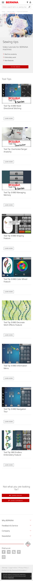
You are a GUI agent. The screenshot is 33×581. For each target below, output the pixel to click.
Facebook (4, 552)
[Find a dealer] (27, 2)
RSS (14, 552)
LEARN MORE (9, 118)
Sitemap (4, 568)
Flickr (9, 552)
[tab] (16, 521)
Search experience (17, 500)
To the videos (15, 67)
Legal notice (13, 568)
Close (31, 576)
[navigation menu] (3, 2)
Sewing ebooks (17, 495)
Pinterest (19, 552)
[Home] (12, 2)
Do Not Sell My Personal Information (14, 570)
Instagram (4, 557)
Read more (11, 577)
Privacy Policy (23, 568)
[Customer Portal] (30, 2)
